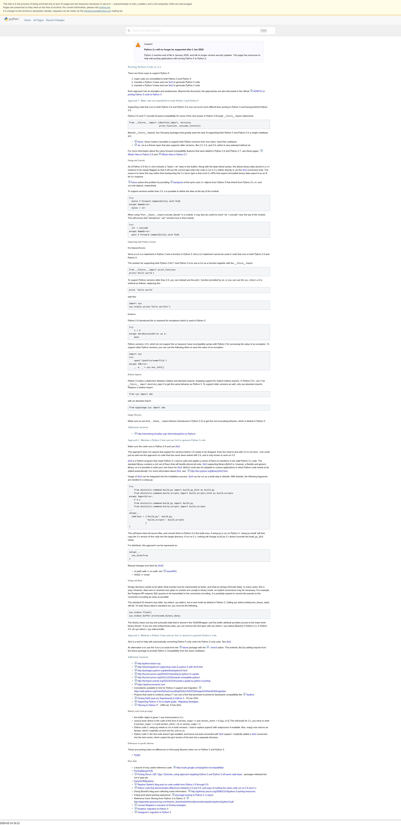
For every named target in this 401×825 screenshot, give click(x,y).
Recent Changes (55, 20)
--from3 (213, 647)
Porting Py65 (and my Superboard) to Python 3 (161, 698)
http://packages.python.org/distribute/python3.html (162, 670)
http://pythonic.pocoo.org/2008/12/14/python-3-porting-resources (223, 791)
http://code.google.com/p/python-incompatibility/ (200, 767)
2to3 (171, 82)
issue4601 (172, 571)
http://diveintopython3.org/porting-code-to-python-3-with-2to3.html (170, 667)
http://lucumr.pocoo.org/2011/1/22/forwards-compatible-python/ (169, 677)
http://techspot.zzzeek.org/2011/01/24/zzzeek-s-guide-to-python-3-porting (174, 681)
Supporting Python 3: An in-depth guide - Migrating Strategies (168, 701)
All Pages (38, 20)
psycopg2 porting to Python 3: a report (194, 795)
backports (178, 182)
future (140, 141)
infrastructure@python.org (97, 11)
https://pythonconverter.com (151, 684)
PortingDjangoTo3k (143, 771)
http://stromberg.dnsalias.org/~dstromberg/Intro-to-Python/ (166, 433)
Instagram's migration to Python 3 (154, 812)
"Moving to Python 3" (148, 705)
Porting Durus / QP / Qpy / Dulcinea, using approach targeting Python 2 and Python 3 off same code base (190, 774)
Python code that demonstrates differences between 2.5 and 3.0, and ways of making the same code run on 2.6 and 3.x (197, 788)
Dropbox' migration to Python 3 (153, 808)
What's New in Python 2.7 (174, 154)
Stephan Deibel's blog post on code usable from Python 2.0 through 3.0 (173, 784)
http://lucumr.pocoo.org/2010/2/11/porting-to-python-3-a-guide (168, 674)
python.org (104, 7)
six (139, 145)
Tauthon (250, 694)
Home (27, 20)
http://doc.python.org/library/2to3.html (209, 471)
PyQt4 (137, 755)
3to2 (171, 85)
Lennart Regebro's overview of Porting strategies (162, 805)
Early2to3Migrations (144, 781)
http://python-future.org (149, 663)
